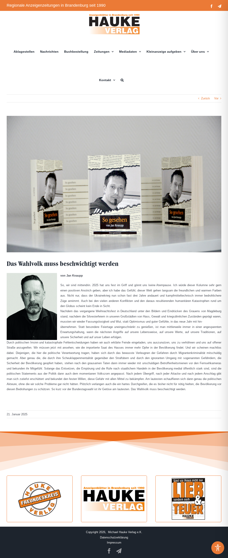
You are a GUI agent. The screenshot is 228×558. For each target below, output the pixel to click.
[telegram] (119, 551)
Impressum (114, 542)
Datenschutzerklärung (114, 537)
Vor (216, 98)
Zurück (205, 98)
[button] (122, 80)
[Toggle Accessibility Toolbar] (218, 548)
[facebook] (109, 551)
